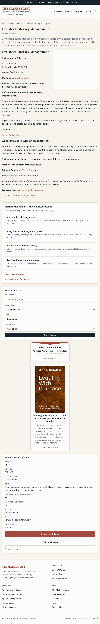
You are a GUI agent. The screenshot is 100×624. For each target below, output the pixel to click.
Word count (11, 324)
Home (4, 23)
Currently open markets (12, 594)
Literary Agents (58, 574)
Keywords (9, 295)
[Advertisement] (75, 69)
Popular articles (8, 603)
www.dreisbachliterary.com (30, 190)
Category (9, 305)
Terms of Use (58, 607)
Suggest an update (13, 549)
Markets (58, 11)
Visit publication (50, 542)
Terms (95, 618)
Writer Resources (59, 578)
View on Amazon (50, 447)
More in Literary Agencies (17, 279)
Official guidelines (50, 534)
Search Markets (50, 335)
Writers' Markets (16, 23)
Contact (55, 599)
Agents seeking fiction (11, 599)
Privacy (55, 603)
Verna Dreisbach (20, 78)
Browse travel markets (15, 275)
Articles (78, 11)
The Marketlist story (60, 590)
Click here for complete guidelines (19, 195)
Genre (7, 315)
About (88, 11)
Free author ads (59, 594)
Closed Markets (9, 607)
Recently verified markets (13, 590)
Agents (68, 11)
